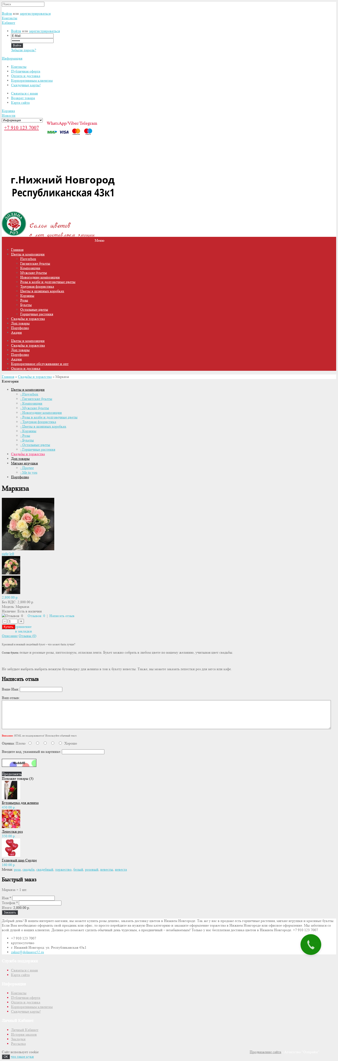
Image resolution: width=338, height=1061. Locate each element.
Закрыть (324, 5)
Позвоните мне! (298, 542)
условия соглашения (292, 558)
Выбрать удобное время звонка (299, 581)
